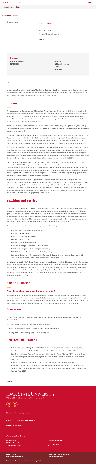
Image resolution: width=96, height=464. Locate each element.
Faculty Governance (14, 425)
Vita (40, 39)
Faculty (9, 381)
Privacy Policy (11, 454)
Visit (28, 413)
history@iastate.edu (55, 440)
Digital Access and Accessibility (58, 454)
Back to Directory (11, 15)
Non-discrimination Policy (14, 456)
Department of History (12, 7)
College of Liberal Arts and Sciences (21, 420)
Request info (11, 413)
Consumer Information (55, 456)
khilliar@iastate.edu (17, 61)
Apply (21, 413)
